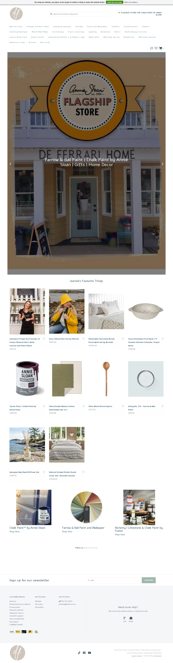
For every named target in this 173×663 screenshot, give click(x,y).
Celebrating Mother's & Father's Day (66, 37)
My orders (39, 604)
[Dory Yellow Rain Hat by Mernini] (67, 311)
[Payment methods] (12, 632)
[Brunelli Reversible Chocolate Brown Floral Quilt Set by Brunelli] (106, 311)
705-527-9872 (66, 601)
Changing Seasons (62, 26)
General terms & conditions (19, 604)
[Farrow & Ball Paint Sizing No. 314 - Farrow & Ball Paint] (146, 379)
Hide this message (114, 2)
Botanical (105, 32)
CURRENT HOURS (16, 625)
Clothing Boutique (18, 32)
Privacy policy (14, 607)
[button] (151, 48)
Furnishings (58, 32)
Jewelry (146, 26)
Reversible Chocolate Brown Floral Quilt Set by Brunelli (102, 340)
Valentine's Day (17, 42)
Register (38, 601)
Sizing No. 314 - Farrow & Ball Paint (141, 408)
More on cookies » (131, 2)
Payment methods (16, 610)
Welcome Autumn (147, 37)
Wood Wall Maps (40, 32)
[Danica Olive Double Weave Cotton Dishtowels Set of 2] (67, 379)
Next (157, 164)
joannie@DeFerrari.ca (67, 604)
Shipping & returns (16, 613)
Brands (32, 42)
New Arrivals (16, 26)
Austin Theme (137, 656)
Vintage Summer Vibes (38, 26)
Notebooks (129, 37)
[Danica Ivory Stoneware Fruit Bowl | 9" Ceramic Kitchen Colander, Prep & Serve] (146, 311)
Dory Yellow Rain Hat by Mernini (64, 339)
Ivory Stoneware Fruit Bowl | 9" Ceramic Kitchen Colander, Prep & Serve (143, 342)
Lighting (93, 32)
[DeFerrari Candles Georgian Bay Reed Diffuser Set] (27, 445)
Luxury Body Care (18, 37)
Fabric (117, 32)
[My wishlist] (156, 48)
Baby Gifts (94, 37)
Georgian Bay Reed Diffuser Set (24, 472)
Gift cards (45, 42)
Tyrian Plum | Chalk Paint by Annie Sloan (22, 408)
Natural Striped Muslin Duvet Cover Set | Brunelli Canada (62, 474)
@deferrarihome (91, 547)
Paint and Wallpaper (97, 26)
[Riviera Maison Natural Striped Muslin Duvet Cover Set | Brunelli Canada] (67, 445)
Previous (16, 164)
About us (12, 601)
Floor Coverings (76, 32)
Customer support (16, 616)
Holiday (79, 26)
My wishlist (39, 607)
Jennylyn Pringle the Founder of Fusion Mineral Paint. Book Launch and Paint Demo (24, 342)
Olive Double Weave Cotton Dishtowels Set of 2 (62, 408)
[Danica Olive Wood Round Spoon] (106, 379)
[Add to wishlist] (44, 339)
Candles (116, 26)
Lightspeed (157, 656)
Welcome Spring (111, 37)
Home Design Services (136, 32)
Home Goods (37, 37)
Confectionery (131, 26)
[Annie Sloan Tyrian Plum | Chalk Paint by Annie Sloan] (27, 379)
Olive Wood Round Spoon (100, 406)
